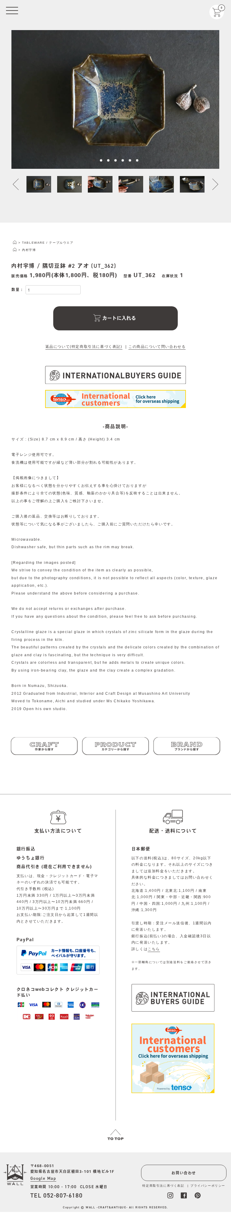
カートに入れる (119, 318)
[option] (115, 99)
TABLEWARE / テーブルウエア (47, 242)
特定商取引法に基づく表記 (163, 1185)
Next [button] (212, 184)
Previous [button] (19, 184)
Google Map (43, 1178)
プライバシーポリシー (207, 1185)
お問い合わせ (183, 1173)
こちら (154, 949)
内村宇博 (29, 250)
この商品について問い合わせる (157, 347)
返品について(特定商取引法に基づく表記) (83, 347)
